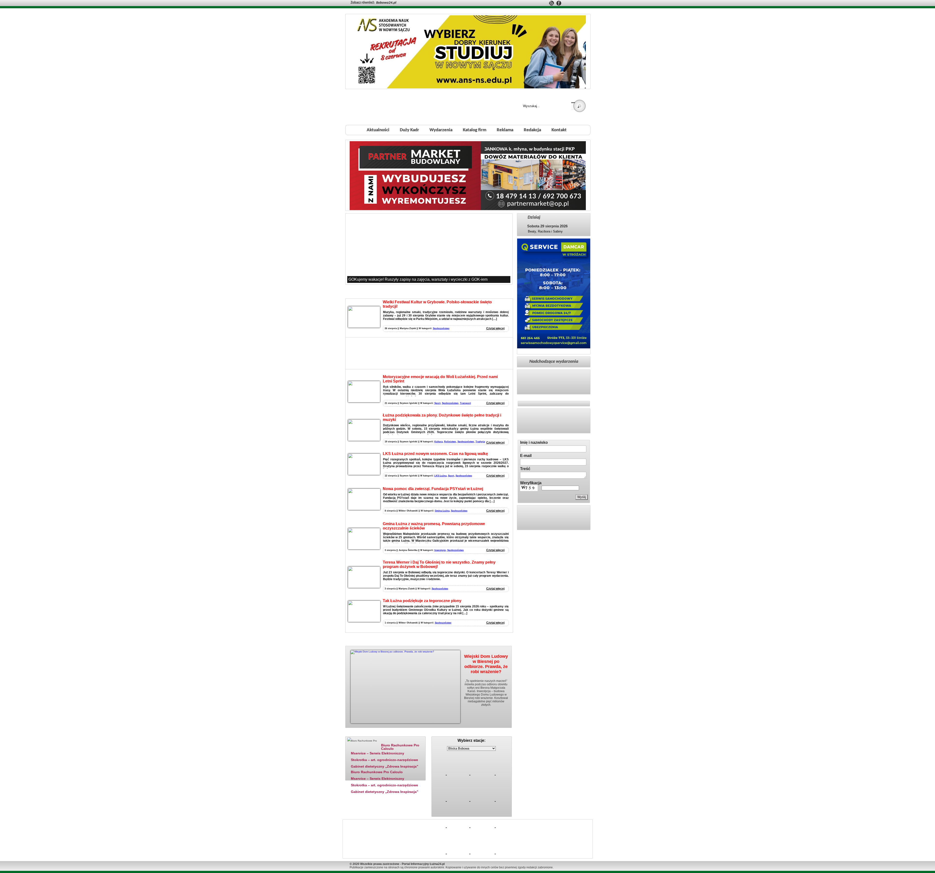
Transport (465, 403)
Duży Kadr (409, 130)
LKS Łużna (440, 475)
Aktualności (378, 130)
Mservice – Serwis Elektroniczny (377, 753)
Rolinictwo (450, 441)
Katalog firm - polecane (361, 733)
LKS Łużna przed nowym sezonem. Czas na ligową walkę (435, 454)
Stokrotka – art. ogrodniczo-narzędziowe (384, 760)
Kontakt (559, 130)
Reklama (505, 130)
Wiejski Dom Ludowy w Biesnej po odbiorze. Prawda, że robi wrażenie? (486, 664)
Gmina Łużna (442, 511)
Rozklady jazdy (473, 733)
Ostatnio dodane (396, 733)
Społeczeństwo (441, 328)
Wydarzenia (441, 130)
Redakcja (532, 130)
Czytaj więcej (495, 328)
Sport (437, 403)
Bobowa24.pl (386, 3)
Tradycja (480, 441)
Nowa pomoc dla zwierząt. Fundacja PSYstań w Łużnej (433, 489)
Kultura (438, 441)
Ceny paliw (444, 733)
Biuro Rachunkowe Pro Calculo (400, 746)
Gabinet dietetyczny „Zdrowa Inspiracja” (384, 766)
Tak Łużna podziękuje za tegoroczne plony (422, 601)
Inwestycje (440, 550)
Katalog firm (474, 130)
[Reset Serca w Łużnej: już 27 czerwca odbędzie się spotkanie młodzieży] (428, 249)
